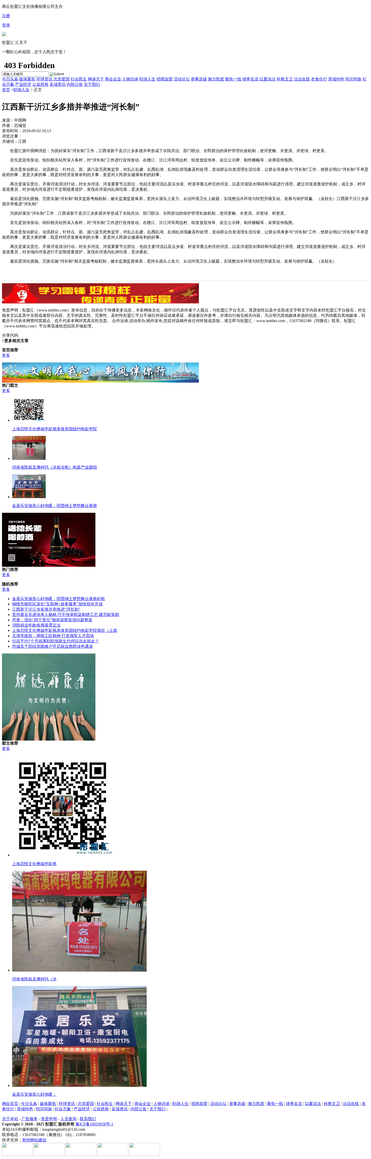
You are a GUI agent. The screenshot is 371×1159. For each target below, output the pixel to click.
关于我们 (92, 84)
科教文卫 (285, 79)
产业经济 (23, 84)
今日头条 (10, 79)
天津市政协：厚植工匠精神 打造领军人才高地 (53, 636)
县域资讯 (57, 84)
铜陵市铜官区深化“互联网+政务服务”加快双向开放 (57, 604)
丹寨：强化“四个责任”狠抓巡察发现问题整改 (52, 620)
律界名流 (250, 79)
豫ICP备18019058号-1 (94, 1124)
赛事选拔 (199, 79)
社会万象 (63, 1109)
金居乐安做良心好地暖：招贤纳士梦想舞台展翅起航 (58, 599)
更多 (6, 355)
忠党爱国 (62, 79)
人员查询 (68, 1119)
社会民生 (79, 79)
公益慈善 (40, 84)
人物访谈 (130, 79)
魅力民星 (216, 79)
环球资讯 (44, 79)
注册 (6, 16)
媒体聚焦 (27, 79)
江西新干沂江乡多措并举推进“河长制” (46, 609)
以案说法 (267, 79)
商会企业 (113, 79)
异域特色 (336, 79)
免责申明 (49, 1119)
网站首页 (10, 1103)
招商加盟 (164, 79)
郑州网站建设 (34, 1140)
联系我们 (88, 1119)
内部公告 (75, 84)
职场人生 (147, 79)
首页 (6, 90)
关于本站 (10, 1119)
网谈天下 (96, 79)
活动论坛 (182, 79)
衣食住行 (319, 79)
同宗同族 (353, 79)
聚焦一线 (233, 79)
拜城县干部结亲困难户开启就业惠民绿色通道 (52, 646)
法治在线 (302, 79)
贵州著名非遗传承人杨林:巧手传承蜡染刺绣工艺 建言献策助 (65, 614)
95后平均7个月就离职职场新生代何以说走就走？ (55, 641)
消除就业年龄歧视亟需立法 (36, 625)
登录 (6, 25)
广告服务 (29, 1119)
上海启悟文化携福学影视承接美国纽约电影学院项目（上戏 (64, 630)
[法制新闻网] (4, 35)
